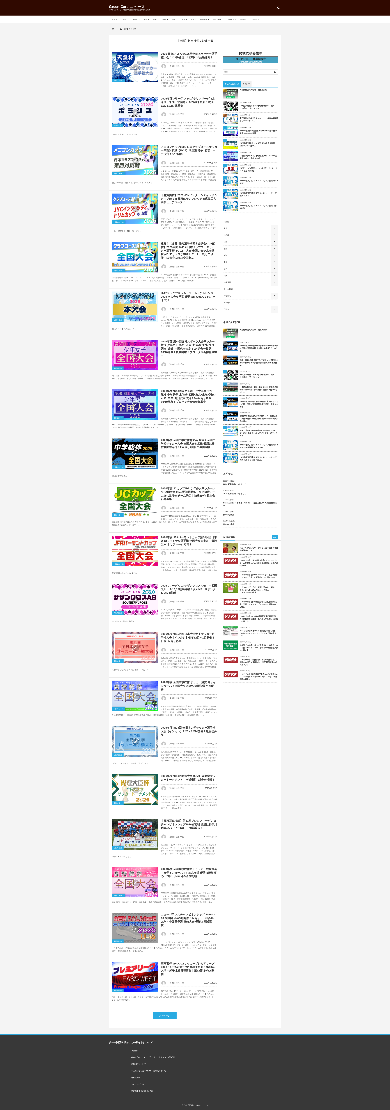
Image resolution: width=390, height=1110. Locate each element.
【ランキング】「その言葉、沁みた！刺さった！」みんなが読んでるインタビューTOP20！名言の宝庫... (258, 590)
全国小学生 (118, 320)
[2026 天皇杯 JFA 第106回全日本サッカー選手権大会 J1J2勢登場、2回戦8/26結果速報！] (135, 67)
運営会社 (135, 1051)
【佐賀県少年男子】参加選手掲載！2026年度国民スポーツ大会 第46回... (258, 157)
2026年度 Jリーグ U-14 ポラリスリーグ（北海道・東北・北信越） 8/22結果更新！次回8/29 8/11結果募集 (188, 102)
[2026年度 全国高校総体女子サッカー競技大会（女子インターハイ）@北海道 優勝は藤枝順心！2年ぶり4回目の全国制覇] (135, 882)
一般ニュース (119, 80)
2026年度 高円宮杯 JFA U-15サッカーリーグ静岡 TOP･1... (258, 194)
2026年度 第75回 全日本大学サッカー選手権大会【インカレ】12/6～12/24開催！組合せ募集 (189, 731)
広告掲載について (138, 1064)
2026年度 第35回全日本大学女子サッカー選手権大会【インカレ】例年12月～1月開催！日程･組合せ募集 (188, 637)
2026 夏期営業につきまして (234, 484)
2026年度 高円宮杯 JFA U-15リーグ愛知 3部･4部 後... (258, 207)
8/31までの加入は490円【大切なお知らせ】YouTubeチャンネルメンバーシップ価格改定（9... (258, 633)
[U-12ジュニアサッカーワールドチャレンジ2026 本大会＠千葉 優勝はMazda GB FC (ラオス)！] (135, 307)
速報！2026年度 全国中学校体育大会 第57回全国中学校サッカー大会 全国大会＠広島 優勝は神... (259, 362)
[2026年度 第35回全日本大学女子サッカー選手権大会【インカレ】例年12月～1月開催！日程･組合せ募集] (135, 647)
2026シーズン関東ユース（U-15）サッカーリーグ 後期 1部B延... (258, 169)
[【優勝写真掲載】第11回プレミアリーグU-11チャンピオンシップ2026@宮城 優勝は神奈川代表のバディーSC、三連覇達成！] (135, 834)
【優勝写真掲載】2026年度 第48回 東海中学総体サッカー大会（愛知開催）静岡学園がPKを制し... (259, 389)
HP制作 (243, 19)
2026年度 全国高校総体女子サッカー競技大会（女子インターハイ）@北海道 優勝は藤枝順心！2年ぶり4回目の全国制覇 (189, 873)
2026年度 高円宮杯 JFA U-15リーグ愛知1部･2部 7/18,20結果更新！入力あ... (259, 446)
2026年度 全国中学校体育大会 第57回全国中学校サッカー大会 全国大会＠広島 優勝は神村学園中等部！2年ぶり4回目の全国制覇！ (188, 444)
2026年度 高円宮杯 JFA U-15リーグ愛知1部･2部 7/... (259, 182)
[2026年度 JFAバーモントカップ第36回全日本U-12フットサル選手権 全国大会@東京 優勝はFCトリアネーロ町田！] (135, 551)
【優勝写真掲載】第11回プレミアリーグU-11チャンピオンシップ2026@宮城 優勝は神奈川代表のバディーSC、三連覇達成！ (189, 824)
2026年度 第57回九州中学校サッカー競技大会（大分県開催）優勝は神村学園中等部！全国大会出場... (259, 418)
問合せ (254, 19)
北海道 (114, 19)
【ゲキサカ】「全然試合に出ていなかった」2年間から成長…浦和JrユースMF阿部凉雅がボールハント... (258, 662)
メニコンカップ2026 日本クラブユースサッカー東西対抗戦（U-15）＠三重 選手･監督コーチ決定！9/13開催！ (189, 150)
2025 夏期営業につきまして (234, 494)
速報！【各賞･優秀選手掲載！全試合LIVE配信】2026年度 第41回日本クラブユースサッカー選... (259, 433)
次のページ (164, 1015)
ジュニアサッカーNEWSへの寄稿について (148, 1071)
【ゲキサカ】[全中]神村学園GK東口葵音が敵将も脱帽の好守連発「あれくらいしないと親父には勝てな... (259, 619)
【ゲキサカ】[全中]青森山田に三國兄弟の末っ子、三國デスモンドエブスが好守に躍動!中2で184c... (259, 604)
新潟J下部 (117, 125)
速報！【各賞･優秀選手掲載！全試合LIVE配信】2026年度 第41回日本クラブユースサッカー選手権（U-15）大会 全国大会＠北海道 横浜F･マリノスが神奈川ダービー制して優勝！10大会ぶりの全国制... (188, 250)
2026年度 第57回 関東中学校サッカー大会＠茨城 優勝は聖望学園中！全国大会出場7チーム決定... (259, 348)
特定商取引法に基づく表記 (142, 1091)
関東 (145, 19)
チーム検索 (217, 19)
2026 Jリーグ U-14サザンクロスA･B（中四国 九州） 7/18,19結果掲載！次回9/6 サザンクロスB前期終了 (189, 589)
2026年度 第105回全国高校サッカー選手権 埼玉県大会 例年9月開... (258, 132)
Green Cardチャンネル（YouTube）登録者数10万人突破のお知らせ (250, 504)
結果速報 (203, 19)
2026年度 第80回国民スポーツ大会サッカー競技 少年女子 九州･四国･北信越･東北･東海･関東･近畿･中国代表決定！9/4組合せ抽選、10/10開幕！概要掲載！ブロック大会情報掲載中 (189, 348)
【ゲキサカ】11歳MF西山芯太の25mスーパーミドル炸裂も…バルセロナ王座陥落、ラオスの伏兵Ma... (259, 563)
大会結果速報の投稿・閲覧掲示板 (253, 90)
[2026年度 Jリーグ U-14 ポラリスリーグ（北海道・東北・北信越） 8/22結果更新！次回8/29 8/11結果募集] (135, 112)
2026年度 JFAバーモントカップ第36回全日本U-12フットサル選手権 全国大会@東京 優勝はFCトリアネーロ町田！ (189, 541)
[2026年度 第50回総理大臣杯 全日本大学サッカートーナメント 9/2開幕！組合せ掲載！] (135, 789)
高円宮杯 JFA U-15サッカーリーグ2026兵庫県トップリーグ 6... (259, 119)
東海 (154, 19)
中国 (173, 19)
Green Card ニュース (127, 7)
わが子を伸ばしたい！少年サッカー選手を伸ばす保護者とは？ (259, 549)
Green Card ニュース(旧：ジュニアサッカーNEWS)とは (154, 1057)
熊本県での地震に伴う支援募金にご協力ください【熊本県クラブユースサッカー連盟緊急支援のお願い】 (259, 647)
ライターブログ (137, 1084)
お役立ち (231, 19)
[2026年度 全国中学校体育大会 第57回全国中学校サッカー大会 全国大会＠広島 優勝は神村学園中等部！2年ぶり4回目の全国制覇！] (135, 453)
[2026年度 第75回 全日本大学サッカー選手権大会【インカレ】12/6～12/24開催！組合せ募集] (135, 741)
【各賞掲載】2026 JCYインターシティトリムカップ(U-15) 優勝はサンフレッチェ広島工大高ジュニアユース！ (189, 199)
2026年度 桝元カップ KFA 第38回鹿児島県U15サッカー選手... (257, 144)
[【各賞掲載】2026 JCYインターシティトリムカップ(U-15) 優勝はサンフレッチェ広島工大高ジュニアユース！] (135, 209)
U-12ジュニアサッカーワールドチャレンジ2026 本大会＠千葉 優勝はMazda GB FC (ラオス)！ (188, 297)
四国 (183, 19)
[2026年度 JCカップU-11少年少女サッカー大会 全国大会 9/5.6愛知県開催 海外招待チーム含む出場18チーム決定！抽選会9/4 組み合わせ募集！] (135, 502)
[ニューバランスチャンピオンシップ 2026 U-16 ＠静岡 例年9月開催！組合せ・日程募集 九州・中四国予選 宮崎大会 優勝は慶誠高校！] (135, 928)
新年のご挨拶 (228, 515)
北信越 (135, 19)
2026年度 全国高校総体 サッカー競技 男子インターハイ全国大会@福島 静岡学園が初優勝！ (188, 686)
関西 (164, 19)
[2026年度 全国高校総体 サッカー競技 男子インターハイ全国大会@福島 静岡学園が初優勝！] (135, 696)
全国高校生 (118, 368)
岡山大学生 (118, 613)
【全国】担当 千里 (176, 66)
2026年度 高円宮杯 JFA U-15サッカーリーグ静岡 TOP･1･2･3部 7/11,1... (258, 458)
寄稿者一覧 (135, 1077)
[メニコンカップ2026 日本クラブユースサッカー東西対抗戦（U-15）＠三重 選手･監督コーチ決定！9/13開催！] (135, 160)
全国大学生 (118, 661)
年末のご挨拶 (228, 524)
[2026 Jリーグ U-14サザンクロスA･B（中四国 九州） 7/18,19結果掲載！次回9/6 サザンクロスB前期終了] (135, 599)
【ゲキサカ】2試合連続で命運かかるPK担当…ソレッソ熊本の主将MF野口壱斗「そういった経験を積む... (259, 676)
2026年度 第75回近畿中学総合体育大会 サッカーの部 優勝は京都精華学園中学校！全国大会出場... (259, 404)
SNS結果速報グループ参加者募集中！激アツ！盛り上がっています (257, 107)
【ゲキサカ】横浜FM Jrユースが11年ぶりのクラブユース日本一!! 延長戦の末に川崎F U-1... (259, 576)
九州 (192, 19)
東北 (124, 19)
